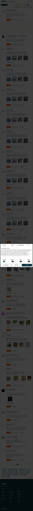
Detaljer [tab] (12, 245)
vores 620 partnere (6, 249)
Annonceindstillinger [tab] (20, 245)
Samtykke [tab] (4, 245)
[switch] (12, 261)
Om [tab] (28, 245)
